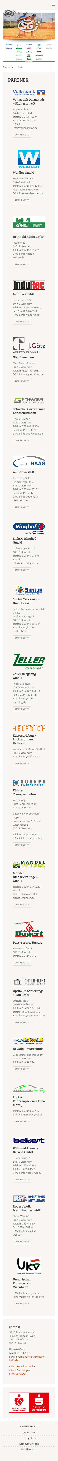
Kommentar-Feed (29, 1443)
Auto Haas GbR (23, 472)
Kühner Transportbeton (24, 792)
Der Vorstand (18, 1373)
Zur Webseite (22, 135)
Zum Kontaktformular (23, 1366)
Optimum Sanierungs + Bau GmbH (28, 992)
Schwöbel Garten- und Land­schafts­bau (29, 411)
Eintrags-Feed (29, 1438)
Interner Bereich (29, 1426)
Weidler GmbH (23, 172)
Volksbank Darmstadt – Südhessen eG (28, 101)
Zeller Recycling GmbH (24, 675)
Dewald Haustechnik (28, 1048)
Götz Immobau (23, 357)
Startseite (8, 67)
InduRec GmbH (23, 294)
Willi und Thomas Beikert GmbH (25, 1150)
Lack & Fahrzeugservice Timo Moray (29, 1101)
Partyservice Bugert (27, 942)
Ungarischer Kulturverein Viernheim (22, 1283)
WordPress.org (29, 1449)
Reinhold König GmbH (28, 236)
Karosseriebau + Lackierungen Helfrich (24, 739)
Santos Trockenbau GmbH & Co (26, 601)
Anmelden (29, 1432)
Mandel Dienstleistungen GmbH (25, 877)
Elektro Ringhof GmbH (24, 540)
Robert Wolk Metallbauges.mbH (26, 1208)
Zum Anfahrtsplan (20, 1370)
